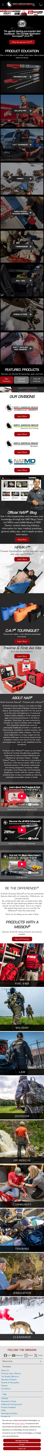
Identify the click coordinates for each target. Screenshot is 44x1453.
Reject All (22, 1448)
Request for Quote (8, 1401)
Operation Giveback (9, 1379)
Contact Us (5, 1416)
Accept (22, 1444)
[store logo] (19, 4)
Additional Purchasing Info (11, 1404)
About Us (5, 1370)
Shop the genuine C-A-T (22, 42)
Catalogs (4, 1398)
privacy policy (20, 1423)
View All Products (36, 380)
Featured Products (21, 380)
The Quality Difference (10, 1376)
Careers (4, 1385)
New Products (6, 380)
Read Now (22, 539)
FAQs (3, 1410)
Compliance (6, 1389)
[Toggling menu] (3, 5)
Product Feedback (8, 1407)
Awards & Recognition (10, 1382)
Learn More (22, 416)
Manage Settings (22, 1440)
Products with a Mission (11, 1373)
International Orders (9, 1413)
